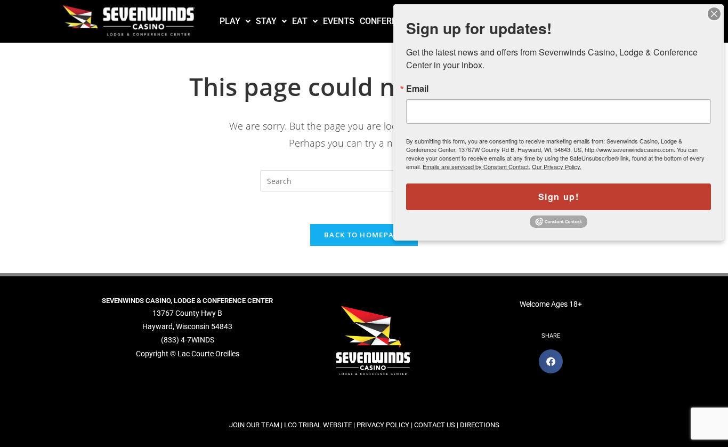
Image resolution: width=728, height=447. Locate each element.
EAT (300, 21)
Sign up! (558, 196)
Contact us (434, 425)
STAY (266, 21)
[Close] (714, 13)
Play (230, 21)
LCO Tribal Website (318, 425)
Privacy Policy (383, 425)
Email (417, 88)
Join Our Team (254, 425)
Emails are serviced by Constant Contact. (476, 166)
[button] (235, 21)
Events (338, 21)
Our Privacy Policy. (556, 166)
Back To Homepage (364, 235)
